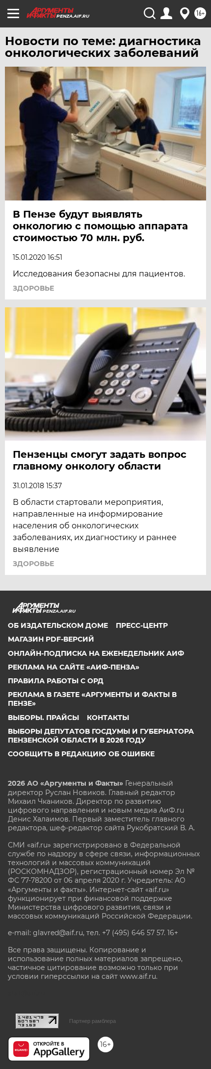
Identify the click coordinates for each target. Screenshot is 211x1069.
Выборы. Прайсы (43, 717)
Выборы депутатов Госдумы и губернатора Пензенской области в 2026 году (101, 736)
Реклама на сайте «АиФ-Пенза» (73, 667)
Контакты (108, 717)
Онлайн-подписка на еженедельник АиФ (96, 653)
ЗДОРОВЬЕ (33, 288)
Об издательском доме (58, 625)
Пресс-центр (142, 625)
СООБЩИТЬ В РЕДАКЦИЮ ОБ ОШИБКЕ (81, 753)
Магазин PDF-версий (51, 639)
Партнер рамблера (92, 1021)
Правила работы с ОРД (56, 680)
